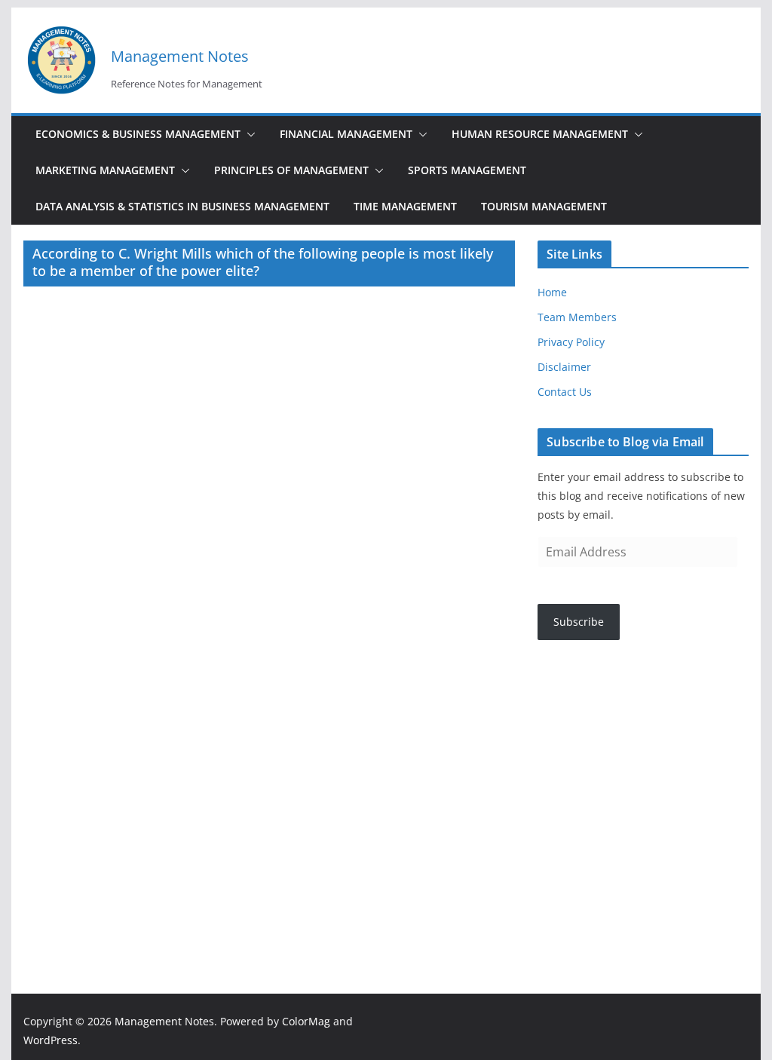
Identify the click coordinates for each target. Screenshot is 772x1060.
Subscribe (578, 621)
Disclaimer (564, 367)
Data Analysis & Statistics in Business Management (182, 206)
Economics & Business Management (137, 134)
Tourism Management (544, 206)
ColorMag (306, 1021)
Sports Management (467, 170)
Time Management (405, 206)
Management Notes (180, 56)
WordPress (50, 1040)
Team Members (577, 317)
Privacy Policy (571, 342)
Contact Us (565, 391)
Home (552, 292)
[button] (248, 134)
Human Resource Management (540, 134)
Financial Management (346, 134)
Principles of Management (291, 170)
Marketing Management (105, 170)
